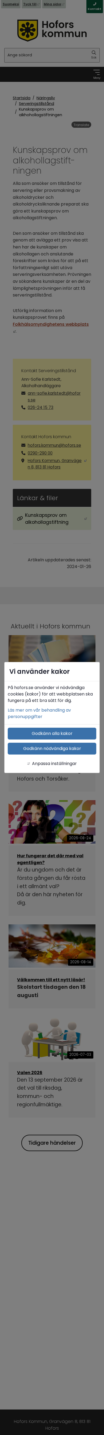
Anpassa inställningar (54, 763)
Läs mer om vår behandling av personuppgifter (39, 713)
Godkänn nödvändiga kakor (52, 748)
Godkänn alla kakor (52, 733)
